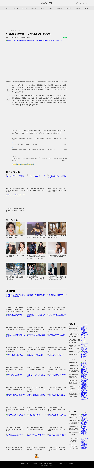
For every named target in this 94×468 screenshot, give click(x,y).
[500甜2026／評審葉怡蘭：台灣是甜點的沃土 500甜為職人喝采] (57, 380)
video (86, 8)
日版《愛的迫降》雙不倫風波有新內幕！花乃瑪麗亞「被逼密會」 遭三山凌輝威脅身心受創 (74, 377)
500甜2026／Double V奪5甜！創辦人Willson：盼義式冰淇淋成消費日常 (15, 429)
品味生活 (59, 8)
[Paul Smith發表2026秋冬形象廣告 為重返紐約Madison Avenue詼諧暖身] (15, 180)
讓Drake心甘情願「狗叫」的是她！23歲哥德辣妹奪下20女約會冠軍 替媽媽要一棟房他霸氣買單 (36, 256)
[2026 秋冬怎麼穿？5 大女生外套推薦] (84, 434)
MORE (85, 324)
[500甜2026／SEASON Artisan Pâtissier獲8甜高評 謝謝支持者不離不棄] (57, 420)
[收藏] (7, 94)
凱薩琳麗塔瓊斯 (22, 152)
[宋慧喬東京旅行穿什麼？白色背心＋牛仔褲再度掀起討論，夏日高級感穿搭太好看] (57, 180)
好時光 (42, 8)
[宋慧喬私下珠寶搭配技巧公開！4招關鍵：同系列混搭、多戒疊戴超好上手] (15, 200)
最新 (7, 8)
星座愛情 (68, 8)
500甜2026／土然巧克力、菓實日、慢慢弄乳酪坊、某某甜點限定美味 (36, 369)
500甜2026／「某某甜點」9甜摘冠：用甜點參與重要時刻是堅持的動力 (57, 449)
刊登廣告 (23, 463)
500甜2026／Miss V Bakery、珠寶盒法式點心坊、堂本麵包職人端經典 (36, 309)
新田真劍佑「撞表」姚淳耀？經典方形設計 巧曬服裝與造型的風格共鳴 (57, 349)
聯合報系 (55, 463)
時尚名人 (15, 8)
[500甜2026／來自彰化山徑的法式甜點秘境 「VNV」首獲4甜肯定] (36, 440)
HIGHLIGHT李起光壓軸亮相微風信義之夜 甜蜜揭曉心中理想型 (56, 308)
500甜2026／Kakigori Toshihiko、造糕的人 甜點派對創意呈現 (57, 369)
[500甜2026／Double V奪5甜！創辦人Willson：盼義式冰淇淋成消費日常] (15, 420)
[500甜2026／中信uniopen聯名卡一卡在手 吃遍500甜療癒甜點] (15, 380)
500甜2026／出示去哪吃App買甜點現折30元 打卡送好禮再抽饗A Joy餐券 (36, 349)
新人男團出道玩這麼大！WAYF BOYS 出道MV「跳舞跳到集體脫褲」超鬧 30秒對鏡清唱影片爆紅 (35, 277)
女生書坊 (77, 8)
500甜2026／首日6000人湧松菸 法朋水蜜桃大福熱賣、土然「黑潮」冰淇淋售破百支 (36, 329)
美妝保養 (33, 8)
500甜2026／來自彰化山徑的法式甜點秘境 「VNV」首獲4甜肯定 (36, 448)
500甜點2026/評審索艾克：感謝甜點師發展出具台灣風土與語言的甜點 (15, 409)
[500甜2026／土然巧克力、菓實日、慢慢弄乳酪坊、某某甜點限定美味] (36, 360)
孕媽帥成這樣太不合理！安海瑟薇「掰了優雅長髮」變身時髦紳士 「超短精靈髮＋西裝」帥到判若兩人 (74, 384)
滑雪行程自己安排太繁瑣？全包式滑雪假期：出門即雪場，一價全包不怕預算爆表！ (15, 277)
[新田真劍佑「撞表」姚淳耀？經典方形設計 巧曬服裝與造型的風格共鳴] (57, 340)
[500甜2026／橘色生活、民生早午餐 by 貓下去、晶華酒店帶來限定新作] (57, 320)
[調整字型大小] (7, 99)
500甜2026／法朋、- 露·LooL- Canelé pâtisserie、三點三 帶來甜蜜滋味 (36, 389)
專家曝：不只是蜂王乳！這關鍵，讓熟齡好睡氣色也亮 (15, 236)
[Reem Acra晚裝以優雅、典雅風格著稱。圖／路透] (39, 142)
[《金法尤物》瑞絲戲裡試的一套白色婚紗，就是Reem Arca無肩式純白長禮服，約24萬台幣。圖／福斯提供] (39, 136)
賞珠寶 (50, 8)
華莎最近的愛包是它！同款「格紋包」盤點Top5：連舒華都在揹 (74, 446)
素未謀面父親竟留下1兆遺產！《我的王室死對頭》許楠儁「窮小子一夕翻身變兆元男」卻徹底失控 (57, 277)
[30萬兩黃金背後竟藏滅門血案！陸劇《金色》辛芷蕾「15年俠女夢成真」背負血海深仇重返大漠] (84, 388)
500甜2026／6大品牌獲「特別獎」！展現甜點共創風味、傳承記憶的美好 (57, 409)
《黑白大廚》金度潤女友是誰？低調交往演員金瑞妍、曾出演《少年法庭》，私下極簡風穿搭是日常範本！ (15, 310)
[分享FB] (7, 85)
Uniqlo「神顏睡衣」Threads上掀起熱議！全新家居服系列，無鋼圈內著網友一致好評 (74, 441)
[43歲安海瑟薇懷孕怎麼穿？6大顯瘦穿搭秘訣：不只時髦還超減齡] (84, 422)
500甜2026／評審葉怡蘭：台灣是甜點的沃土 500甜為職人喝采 (57, 388)
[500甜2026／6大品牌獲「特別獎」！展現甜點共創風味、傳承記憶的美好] (57, 400)
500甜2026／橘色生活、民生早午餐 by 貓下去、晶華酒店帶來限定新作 (57, 329)
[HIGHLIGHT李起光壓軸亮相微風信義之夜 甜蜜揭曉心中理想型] (57, 300)
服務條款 (40, 463)
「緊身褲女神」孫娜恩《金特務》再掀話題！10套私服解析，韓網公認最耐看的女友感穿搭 (74, 429)
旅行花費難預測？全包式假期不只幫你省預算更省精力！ (57, 236)
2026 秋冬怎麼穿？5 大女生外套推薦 (74, 433)
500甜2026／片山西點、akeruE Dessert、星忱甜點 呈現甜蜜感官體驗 (15, 369)
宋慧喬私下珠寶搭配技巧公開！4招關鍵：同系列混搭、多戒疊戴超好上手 (15, 210)
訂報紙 (60, 463)
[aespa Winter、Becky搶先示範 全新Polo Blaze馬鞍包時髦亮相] (36, 180)
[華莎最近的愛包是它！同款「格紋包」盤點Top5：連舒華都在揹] (84, 446)
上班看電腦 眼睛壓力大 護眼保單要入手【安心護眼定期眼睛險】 (57, 255)
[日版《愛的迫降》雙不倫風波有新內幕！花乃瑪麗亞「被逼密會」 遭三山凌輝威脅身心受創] (84, 376)
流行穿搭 (24, 8)
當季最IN (19, 30)
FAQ (28, 463)
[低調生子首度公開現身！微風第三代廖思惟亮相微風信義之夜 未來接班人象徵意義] (15, 340)
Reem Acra (15, 152)
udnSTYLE (8, 30)
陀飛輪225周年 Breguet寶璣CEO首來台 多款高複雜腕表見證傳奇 (15, 448)
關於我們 (65, 463)
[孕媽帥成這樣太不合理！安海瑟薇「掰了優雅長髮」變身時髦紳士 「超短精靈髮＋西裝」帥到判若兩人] (84, 382)
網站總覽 (71, 463)
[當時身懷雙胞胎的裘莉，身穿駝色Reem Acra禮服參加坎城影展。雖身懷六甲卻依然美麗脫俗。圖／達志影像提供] (36, 60)
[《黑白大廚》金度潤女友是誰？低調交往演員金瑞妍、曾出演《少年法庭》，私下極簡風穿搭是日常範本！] (15, 300)
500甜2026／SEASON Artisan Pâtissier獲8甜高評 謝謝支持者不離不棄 (57, 429)
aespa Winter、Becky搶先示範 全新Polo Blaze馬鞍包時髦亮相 (35, 189)
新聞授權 (35, 463)
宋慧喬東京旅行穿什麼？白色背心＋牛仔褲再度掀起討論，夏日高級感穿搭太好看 (57, 190)
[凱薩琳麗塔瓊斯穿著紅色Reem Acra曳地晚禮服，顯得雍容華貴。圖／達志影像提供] (39, 147)
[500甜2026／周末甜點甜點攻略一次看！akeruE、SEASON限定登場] (15, 320)
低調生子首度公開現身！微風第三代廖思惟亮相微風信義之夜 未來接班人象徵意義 (15, 349)
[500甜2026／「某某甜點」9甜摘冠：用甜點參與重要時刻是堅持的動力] (57, 440)
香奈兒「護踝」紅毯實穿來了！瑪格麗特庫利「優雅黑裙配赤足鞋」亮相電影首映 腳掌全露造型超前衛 (74, 396)
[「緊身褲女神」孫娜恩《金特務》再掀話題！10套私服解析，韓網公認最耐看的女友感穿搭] (84, 428)
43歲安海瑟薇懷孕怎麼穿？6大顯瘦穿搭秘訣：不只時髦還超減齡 (74, 422)
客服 (30, 463)
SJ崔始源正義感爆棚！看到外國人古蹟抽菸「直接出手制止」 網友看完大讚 (74, 371)
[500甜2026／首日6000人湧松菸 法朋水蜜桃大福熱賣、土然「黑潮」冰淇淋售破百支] (36, 320)
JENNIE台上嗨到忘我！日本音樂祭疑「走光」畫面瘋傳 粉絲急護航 (36, 236)
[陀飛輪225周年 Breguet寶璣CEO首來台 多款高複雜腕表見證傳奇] (15, 440)
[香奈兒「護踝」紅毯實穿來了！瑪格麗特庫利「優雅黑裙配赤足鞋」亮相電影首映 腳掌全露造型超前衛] (84, 394)
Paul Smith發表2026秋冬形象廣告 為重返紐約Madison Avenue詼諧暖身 (15, 190)
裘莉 (29, 152)
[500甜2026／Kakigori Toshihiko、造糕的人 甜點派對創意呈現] (57, 360)
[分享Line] (7, 90)
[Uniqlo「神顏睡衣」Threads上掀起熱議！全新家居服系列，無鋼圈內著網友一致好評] (84, 440)
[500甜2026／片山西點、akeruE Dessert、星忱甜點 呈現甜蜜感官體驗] (15, 360)
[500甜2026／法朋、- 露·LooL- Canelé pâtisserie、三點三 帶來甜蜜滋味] (36, 380)
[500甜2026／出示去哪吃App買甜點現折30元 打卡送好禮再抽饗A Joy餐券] (36, 340)
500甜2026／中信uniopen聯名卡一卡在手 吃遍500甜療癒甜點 (15, 388)
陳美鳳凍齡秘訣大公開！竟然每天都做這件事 (15, 255)
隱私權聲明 (49, 463)
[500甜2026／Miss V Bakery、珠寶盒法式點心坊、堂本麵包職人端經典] (36, 300)
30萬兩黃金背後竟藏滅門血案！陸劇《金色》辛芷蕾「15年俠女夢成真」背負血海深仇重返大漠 (74, 390)
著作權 (44, 463)
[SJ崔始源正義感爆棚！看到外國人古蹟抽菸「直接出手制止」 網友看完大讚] (84, 370)
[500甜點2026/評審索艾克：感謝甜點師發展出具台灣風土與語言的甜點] (15, 400)
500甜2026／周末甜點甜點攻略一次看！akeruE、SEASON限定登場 (15, 328)
